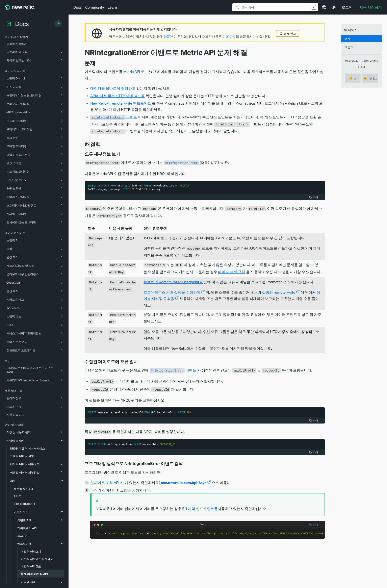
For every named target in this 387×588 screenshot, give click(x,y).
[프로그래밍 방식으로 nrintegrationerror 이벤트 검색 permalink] (185, 463)
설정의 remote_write (278, 292)
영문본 (168, 36)
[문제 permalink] (98, 63)
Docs (77, 7)
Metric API (131, 71)
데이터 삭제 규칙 (231, 271)
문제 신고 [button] (290, 33)
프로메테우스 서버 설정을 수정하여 (172, 292)
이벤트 (114, 116)
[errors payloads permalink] (141, 361)
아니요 (370, 78)
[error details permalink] (123, 153)
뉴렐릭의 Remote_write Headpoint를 (173, 281)
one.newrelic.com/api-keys (183, 482)
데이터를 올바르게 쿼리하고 (112, 88)
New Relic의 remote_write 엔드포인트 (120, 103)
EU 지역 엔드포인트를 (200, 508)
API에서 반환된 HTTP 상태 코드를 (117, 95)
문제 (348, 38)
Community (94, 7)
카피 (315, 197)
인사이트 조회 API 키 (107, 482)
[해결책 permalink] (103, 144)
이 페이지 (229, 36)
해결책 (349, 47)
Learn (112, 7)
